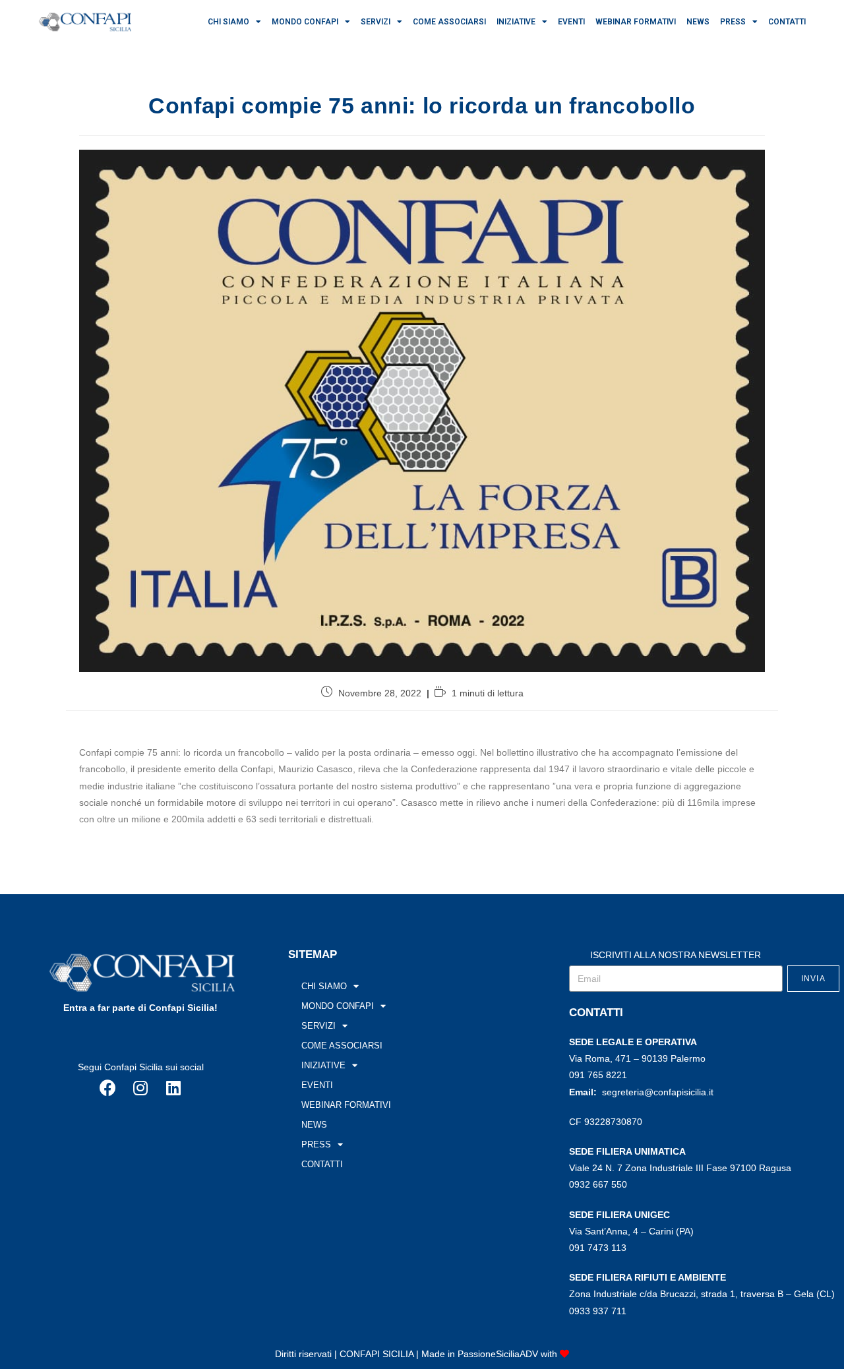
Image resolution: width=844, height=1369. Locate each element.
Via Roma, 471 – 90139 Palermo (637, 1058)
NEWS (697, 21)
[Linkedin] (173, 1088)
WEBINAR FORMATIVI (635, 21)
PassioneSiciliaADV (498, 1354)
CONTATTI (787, 21)
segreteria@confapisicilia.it (657, 1092)
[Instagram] (140, 1088)
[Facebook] (107, 1088)
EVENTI (571, 21)
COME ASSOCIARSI (449, 21)
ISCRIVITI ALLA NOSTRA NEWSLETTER (675, 955)
